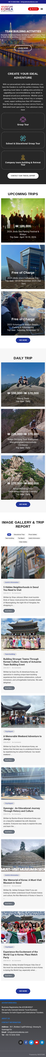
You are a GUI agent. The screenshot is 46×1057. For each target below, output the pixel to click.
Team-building (9, 538)
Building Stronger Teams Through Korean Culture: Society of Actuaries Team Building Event (22, 662)
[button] (42, 9)
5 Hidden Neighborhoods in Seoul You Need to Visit (21, 588)
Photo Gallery (33, 534)
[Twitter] (31, 1042)
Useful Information (34, 538)
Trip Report (21, 538)
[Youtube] (36, 1042)
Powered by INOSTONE (37, 1054)
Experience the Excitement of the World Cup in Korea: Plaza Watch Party (20, 955)
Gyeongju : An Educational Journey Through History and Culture (21, 809)
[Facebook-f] (26, 1042)
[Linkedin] (42, 1042)
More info (23, 229)
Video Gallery (23, 542)
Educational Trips (19, 534)
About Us (6, 1019)
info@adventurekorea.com (17, 1032)
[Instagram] (20, 1042)
